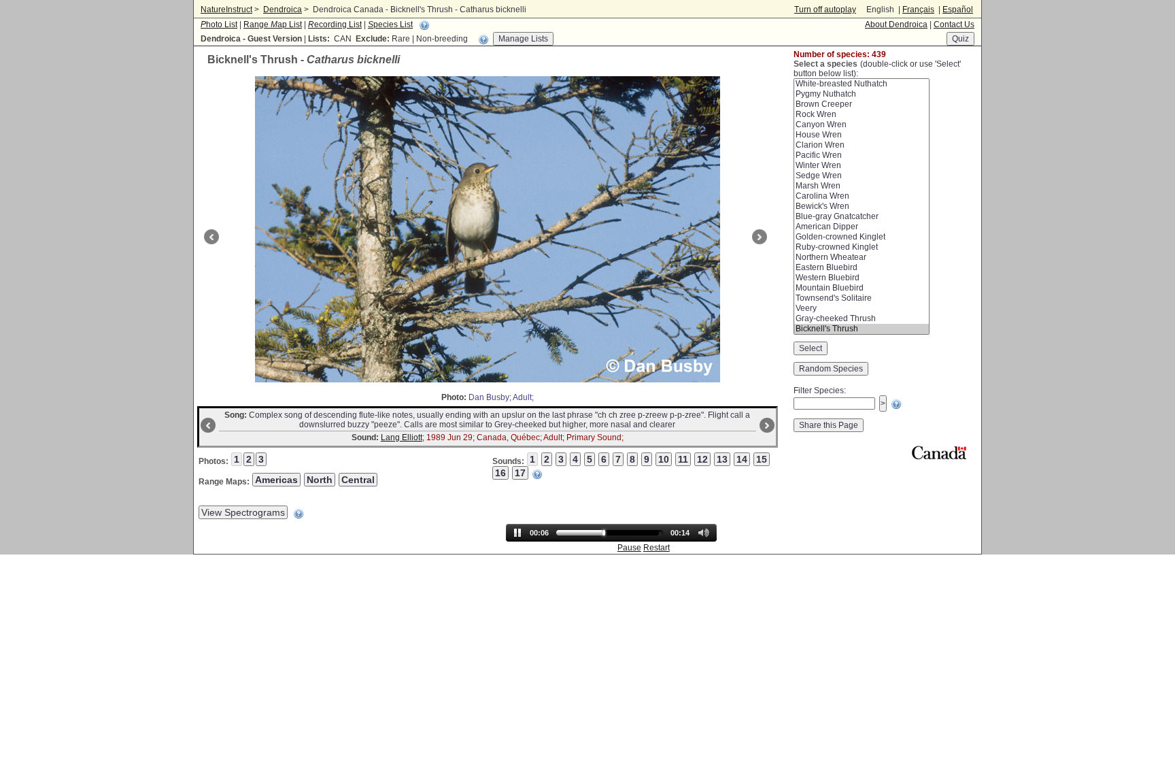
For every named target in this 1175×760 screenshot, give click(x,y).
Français (918, 9)
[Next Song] (769, 425)
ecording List (335, 24)
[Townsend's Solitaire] (861, 298)
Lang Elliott (401, 437)
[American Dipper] (861, 227)
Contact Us (954, 24)
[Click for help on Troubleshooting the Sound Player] (537, 474)
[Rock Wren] (861, 115)
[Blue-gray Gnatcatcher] (861, 217)
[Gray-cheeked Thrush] (861, 319)
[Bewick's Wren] (861, 206)
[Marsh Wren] (861, 186)
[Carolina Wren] (861, 196)
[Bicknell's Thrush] (861, 329)
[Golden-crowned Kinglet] (861, 237)
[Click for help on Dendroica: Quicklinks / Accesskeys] (424, 25)
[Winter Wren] (861, 166)
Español (957, 9)
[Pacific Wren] (861, 155)
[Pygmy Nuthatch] (861, 94)
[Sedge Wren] (861, 176)
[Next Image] (761, 236)
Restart (656, 547)
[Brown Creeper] (861, 104)
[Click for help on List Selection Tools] (483, 39)
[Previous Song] (206, 425)
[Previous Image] (210, 236)
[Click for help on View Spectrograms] (298, 513)
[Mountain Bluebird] (861, 288)
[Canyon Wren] (861, 125)
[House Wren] (861, 135)
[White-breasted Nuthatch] (861, 84)
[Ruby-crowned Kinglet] (861, 247)
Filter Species (819, 390)
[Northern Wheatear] (861, 257)
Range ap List (272, 24)
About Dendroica (896, 24)
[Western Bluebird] (861, 278)
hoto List (219, 24)
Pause (629, 547)
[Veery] (861, 308)
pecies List (390, 24)
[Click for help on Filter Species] (896, 404)
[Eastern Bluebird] (861, 268)
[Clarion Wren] (861, 145)
